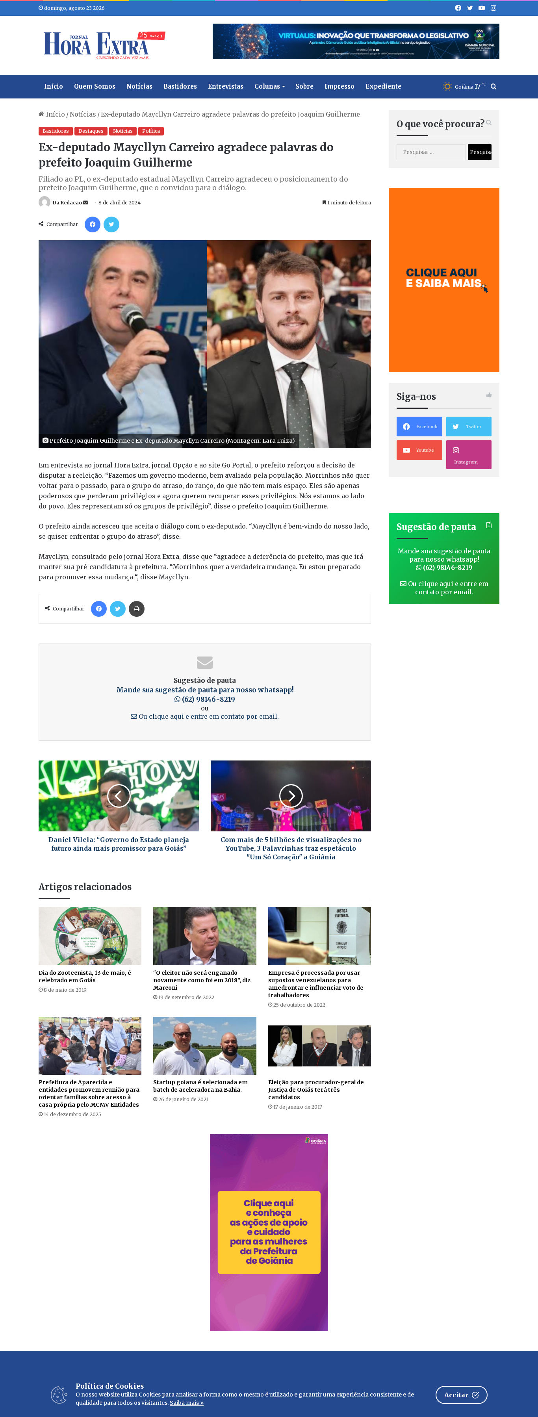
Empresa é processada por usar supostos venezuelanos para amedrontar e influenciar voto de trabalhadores (316, 984)
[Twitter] (111, 224)
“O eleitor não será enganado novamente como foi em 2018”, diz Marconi (201, 980)
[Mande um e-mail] (85, 203)
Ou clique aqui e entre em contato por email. (208, 716)
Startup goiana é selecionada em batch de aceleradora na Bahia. (200, 1086)
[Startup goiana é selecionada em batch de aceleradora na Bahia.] (204, 1046)
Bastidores (180, 86)
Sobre (304, 86)
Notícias (139, 86)
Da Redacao (67, 203)
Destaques (91, 131)
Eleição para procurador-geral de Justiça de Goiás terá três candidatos (316, 1090)
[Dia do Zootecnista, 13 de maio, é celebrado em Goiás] (90, 936)
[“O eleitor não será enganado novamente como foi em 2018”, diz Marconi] (204, 936)
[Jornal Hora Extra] (103, 45)
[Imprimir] (137, 609)
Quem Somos (94, 86)
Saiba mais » (187, 1402)
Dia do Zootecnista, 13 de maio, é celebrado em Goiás (85, 976)
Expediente (383, 86)
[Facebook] (92, 224)
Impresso (339, 86)
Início (53, 86)
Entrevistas (225, 86)
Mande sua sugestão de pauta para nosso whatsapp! (444, 559)
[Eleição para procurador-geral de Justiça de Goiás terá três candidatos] (319, 1046)
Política (151, 131)
